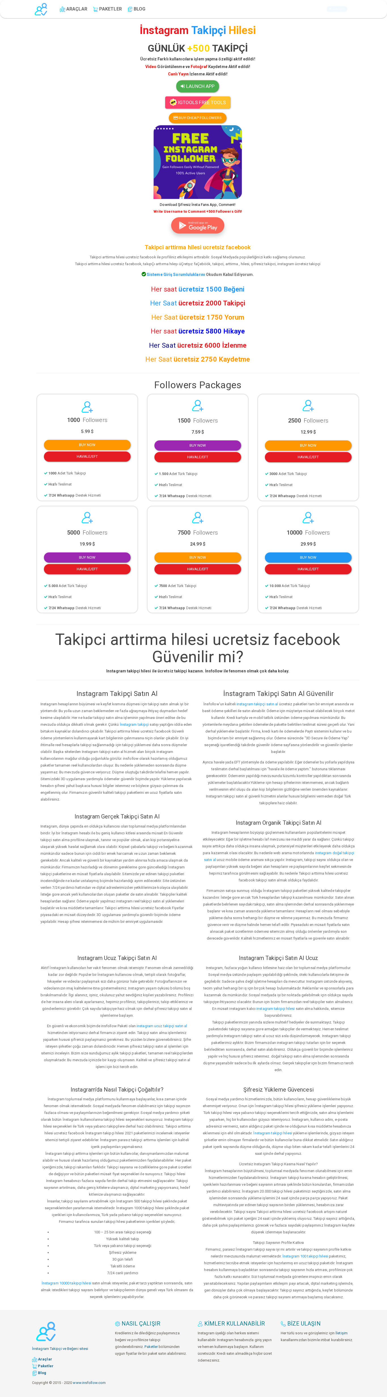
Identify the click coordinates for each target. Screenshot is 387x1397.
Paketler (151, 1347)
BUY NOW (87, 445)
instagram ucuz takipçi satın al (162, 1026)
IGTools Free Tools (201, 102)
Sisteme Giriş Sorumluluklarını (175, 274)
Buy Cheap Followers (200, 117)
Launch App (339, 9)
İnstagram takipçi (134, 724)
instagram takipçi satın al (257, 704)
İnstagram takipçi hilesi (272, 1133)
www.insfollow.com (89, 1383)
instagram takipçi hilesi (275, 1008)
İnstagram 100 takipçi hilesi (305, 1256)
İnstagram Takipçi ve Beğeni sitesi (60, 1349)
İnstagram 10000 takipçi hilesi (66, 1283)
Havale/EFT (87, 456)
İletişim (341, 1333)
